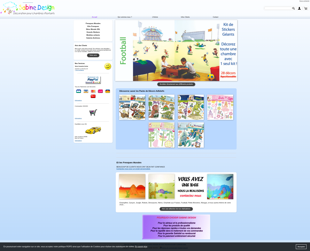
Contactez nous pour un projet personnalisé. (133, 169)
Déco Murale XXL (93, 29)
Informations (78, 100)
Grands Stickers (93, 32)
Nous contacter (304, 1)
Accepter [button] (301, 247)
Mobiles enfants (93, 35)
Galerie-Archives (93, 38)
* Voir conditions (79, 70)
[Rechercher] (293, 8)
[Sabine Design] (28, 8)
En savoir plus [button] (141, 247)
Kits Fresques (93, 26)
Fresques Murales (93, 23)
